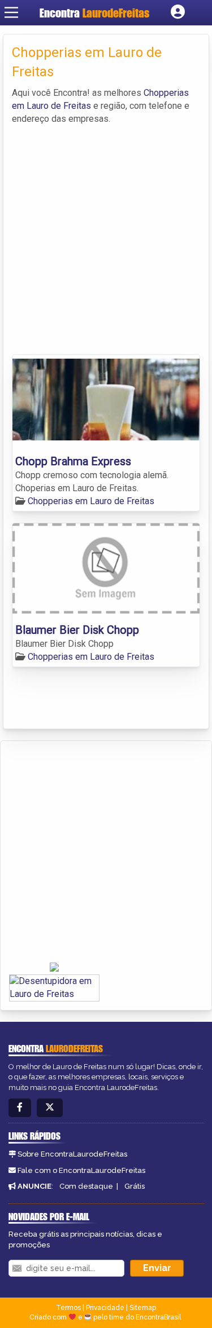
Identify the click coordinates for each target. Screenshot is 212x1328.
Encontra (94, 13)
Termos (68, 1308)
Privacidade (105, 1308)
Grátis (134, 1186)
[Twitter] (50, 1107)
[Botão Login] (178, 12)
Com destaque (86, 1186)
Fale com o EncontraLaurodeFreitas (81, 1170)
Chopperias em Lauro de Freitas (91, 501)
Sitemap (142, 1308)
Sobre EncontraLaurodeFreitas (72, 1154)
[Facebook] (19, 1107)
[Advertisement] (106, 237)
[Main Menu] (11, 12)
